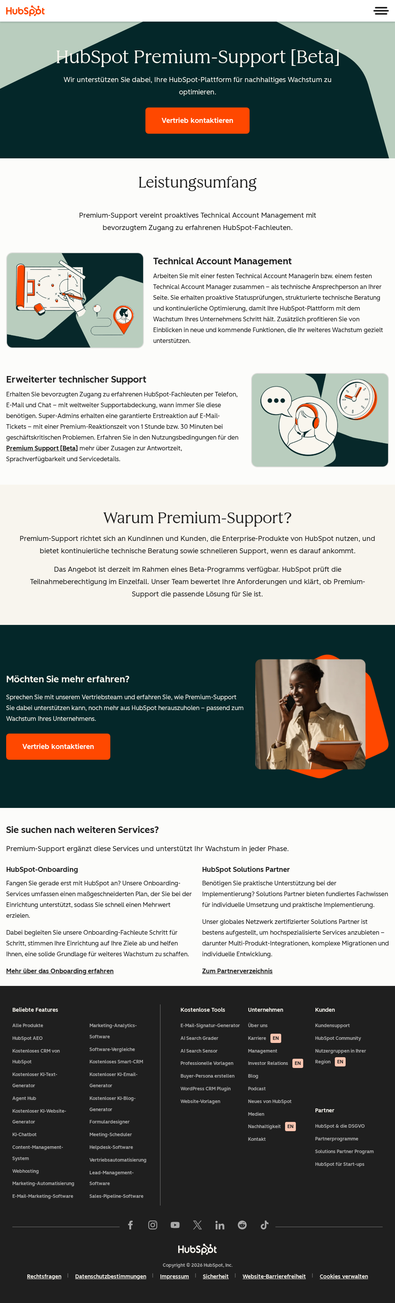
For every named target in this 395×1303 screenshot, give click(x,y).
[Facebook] (130, 1227)
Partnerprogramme (336, 1139)
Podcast (257, 1088)
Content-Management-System (37, 1153)
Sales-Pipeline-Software (116, 1196)
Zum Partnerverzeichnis (237, 971)
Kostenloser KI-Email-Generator (113, 1080)
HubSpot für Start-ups (340, 1164)
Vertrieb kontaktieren (197, 120)
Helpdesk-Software (111, 1147)
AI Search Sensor (199, 1051)
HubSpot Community (338, 1038)
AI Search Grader (199, 1038)
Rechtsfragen (44, 1276)
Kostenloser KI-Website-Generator (39, 1116)
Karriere (263, 1038)
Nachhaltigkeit (271, 1126)
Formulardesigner (109, 1122)
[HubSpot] (25, 11)
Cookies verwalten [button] (344, 1276)
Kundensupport (332, 1025)
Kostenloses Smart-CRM (116, 1062)
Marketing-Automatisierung (43, 1183)
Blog (253, 1076)
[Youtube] (175, 1227)
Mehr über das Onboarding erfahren (60, 971)
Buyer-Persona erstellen (208, 1076)
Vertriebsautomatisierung (118, 1160)
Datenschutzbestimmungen (110, 1276)
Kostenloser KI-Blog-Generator (112, 1104)
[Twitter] (197, 1227)
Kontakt (257, 1139)
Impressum (174, 1276)
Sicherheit (216, 1276)
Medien (256, 1114)
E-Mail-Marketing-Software (42, 1196)
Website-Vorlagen (200, 1101)
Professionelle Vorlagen (207, 1063)
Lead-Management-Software (111, 1178)
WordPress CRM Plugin (206, 1088)
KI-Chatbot (24, 1134)
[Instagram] (153, 1227)
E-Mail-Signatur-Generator (210, 1025)
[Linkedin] (220, 1227)
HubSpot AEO (27, 1038)
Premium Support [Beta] (42, 448)
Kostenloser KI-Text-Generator (34, 1080)
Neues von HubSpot (270, 1101)
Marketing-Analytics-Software (113, 1031)
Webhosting (25, 1171)
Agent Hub (24, 1098)
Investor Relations (274, 1063)
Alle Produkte (27, 1025)
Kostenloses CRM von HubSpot (36, 1056)
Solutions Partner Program (344, 1151)
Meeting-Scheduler (110, 1134)
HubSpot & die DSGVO (340, 1126)
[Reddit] (242, 1227)
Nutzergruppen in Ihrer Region (340, 1056)
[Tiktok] (265, 1227)
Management (262, 1051)
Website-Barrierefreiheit (274, 1276)
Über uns (258, 1025)
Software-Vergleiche (112, 1049)
